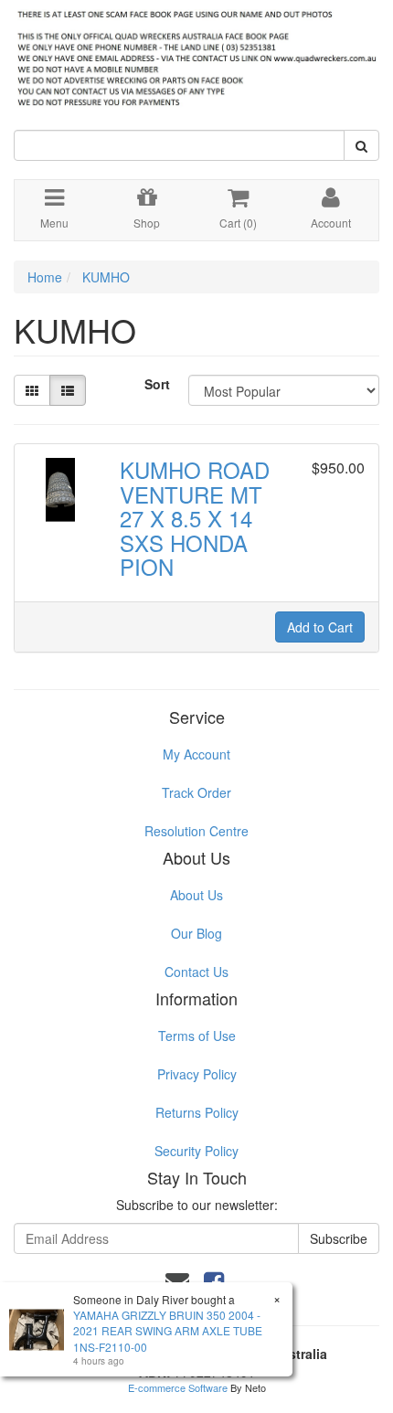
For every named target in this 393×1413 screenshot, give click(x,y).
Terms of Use (197, 1035)
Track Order (196, 792)
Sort (157, 384)
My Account (196, 754)
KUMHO (106, 277)
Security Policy (196, 1151)
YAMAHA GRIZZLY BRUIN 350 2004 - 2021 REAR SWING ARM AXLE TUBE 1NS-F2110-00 (167, 1330)
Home (44, 277)
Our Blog (196, 933)
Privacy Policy (197, 1074)
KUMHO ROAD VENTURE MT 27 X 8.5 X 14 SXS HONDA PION (195, 517)
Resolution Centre (196, 831)
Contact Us (196, 971)
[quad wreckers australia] (196, 54)
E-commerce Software (178, 1387)
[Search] (361, 145)
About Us (196, 895)
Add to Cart (320, 627)
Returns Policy (197, 1112)
